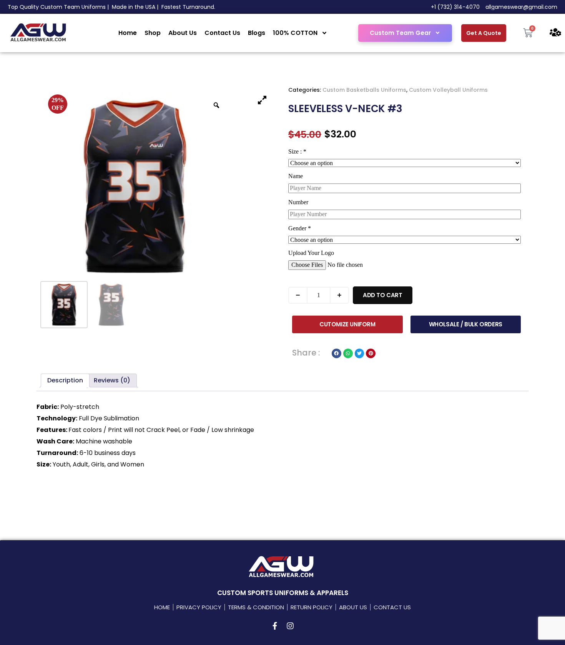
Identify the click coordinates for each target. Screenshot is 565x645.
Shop (153, 32)
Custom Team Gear (400, 33)
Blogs (256, 32)
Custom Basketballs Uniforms (364, 90)
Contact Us (222, 32)
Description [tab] (65, 380)
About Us (182, 32)
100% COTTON (295, 32)
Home (127, 32)
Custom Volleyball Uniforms (448, 90)
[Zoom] (216, 105)
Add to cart (382, 295)
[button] (336, 353)
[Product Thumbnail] (262, 100)
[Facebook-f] (274, 625)
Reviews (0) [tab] (112, 380)
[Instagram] (290, 625)
